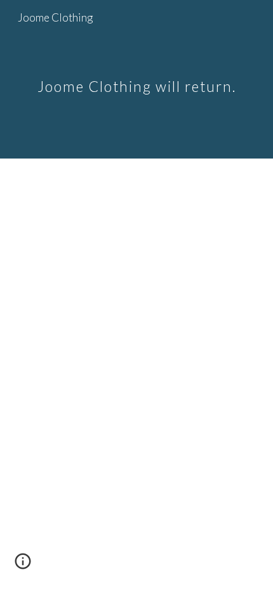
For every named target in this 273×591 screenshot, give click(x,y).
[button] (23, 565)
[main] (136, 79)
